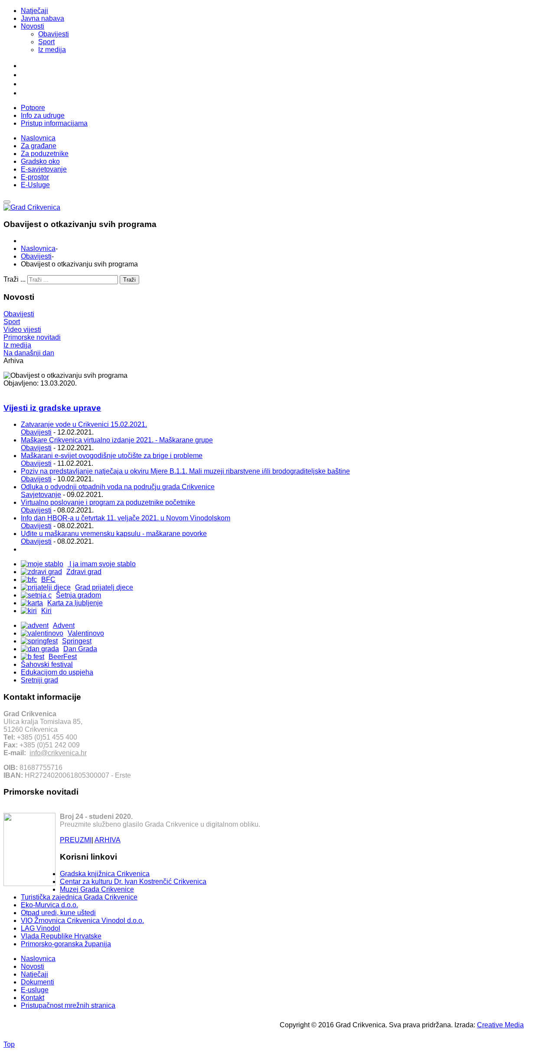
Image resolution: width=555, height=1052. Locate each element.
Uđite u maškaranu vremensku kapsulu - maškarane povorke (114, 533)
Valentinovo (86, 633)
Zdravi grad (83, 571)
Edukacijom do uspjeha (57, 672)
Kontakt (32, 997)
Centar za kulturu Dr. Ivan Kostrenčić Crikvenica (133, 881)
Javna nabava (42, 18)
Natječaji (34, 10)
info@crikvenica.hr (58, 753)
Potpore (33, 107)
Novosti (32, 26)
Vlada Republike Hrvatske (61, 936)
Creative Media (500, 1025)
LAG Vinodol (40, 928)
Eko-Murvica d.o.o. (49, 905)
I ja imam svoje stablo (102, 564)
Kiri (46, 610)
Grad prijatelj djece (104, 587)
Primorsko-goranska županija (66, 944)
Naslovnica (38, 248)
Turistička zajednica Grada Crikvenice (79, 897)
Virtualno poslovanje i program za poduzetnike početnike (108, 502)
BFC (48, 579)
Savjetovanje (41, 494)
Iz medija (52, 49)
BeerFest (63, 656)
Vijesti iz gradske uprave (52, 407)
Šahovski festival (47, 664)
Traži (129, 279)
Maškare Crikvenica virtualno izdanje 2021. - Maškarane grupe (117, 440)
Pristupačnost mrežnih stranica (68, 1005)
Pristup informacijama (54, 123)
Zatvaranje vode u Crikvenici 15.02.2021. (84, 424)
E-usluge (35, 990)
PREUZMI (75, 840)
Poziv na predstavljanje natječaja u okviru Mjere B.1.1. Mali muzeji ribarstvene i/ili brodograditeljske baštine (185, 471)
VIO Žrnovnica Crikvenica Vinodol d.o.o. (82, 920)
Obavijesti (53, 34)
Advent (64, 625)
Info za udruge (43, 115)
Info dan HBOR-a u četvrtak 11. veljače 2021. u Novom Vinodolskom (125, 518)
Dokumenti (37, 982)
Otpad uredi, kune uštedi (58, 912)
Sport (46, 41)
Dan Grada (80, 649)
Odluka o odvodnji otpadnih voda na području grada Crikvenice (118, 486)
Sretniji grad (39, 680)
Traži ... (14, 279)
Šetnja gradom (78, 595)
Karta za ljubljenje (75, 603)
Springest (76, 641)
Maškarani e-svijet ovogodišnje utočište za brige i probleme (111, 455)
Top (9, 1044)
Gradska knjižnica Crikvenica (105, 873)
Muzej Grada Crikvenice (97, 889)
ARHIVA (108, 840)
